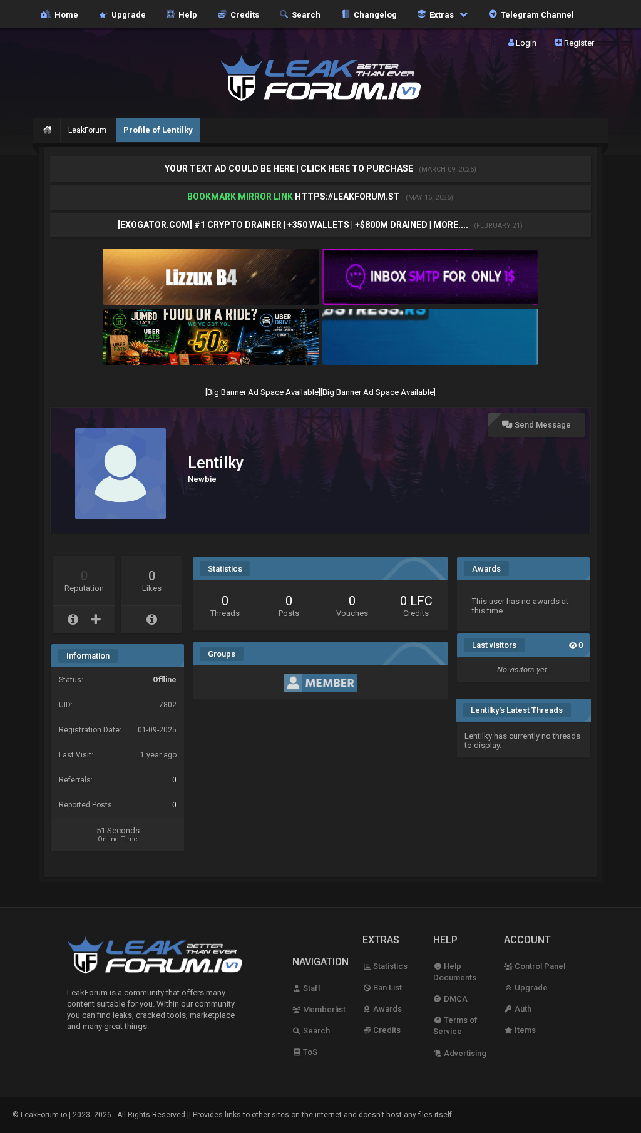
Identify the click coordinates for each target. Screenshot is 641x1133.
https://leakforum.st (347, 197)
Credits (243, 14)
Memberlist (323, 1009)
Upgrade (530, 987)
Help (186, 14)
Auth (522, 1008)
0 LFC (416, 600)
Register (578, 42)
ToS (309, 1052)
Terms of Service (455, 1025)
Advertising (464, 1053)
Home (64, 14)
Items (524, 1030)
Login (525, 42)
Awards (386, 1008)
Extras (441, 14)
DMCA (455, 998)
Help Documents (454, 971)
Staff (311, 988)
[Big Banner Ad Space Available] (262, 392)
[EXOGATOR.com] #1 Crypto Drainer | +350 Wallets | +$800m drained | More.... (294, 225)
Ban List (386, 987)
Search (304, 14)
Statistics (389, 966)
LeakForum (87, 130)
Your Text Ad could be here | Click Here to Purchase (290, 168)
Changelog (373, 14)
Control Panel (539, 966)
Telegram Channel (535, 14)
